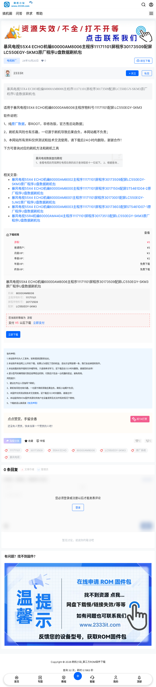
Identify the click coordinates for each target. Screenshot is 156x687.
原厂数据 (18, 124)
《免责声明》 (32, 403)
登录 (78, 507)
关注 (133, 73)
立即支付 (38, 322)
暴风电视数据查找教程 (49, 158)
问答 (19, 13)
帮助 (39, 13)
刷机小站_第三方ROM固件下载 (88, 661)
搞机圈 (7, 13)
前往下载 (145, 60)
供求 (29, 13)
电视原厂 (12, 60)
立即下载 (13, 334)
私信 (146, 73)
